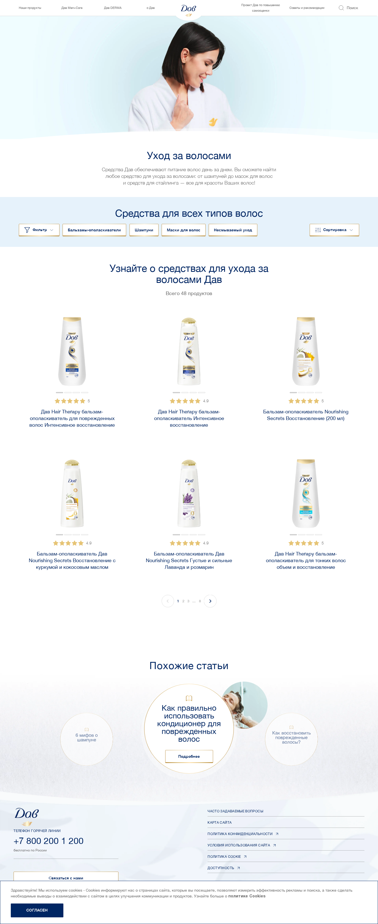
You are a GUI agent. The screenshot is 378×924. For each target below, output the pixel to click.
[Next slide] (111, 354)
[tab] (59, 392)
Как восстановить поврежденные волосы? (291, 737)
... (194, 601)
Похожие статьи (188, 665)
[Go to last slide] (33, 354)
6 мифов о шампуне (87, 737)
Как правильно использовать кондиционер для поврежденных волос (189, 723)
